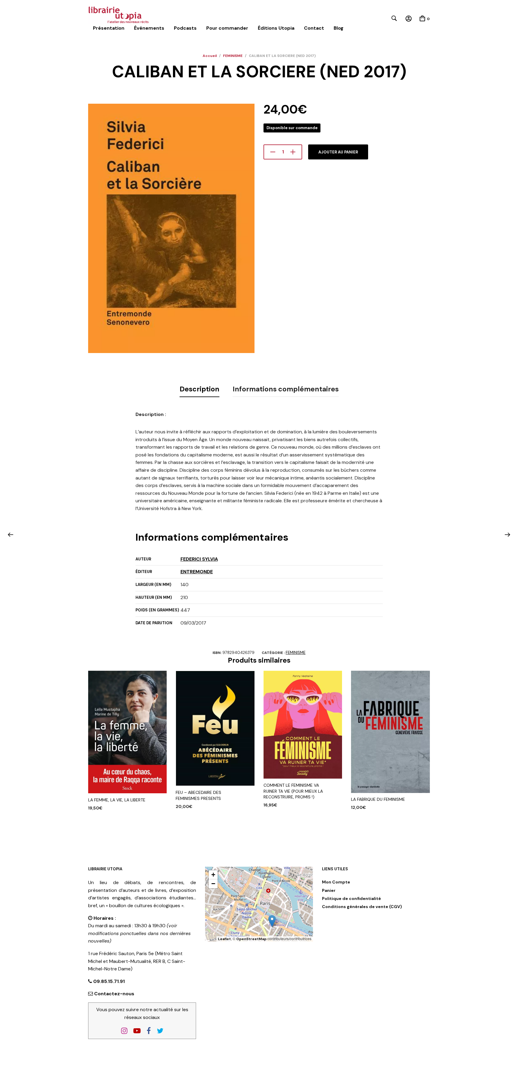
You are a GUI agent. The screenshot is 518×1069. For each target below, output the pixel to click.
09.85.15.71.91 (108, 981)
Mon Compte (336, 882)
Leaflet (224, 939)
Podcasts (185, 28)
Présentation (108, 28)
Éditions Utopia (276, 28)
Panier (328, 890)
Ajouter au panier (338, 152)
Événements (149, 28)
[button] (272, 921)
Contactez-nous (114, 993)
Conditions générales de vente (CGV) (362, 906)
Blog (339, 28)
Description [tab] (199, 389)
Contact (314, 28)
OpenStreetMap (251, 939)
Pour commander (227, 28)
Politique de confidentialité (351, 898)
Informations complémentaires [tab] (286, 389)
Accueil (210, 55)
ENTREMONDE (196, 572)
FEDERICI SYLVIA (199, 559)
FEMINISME (233, 55)
